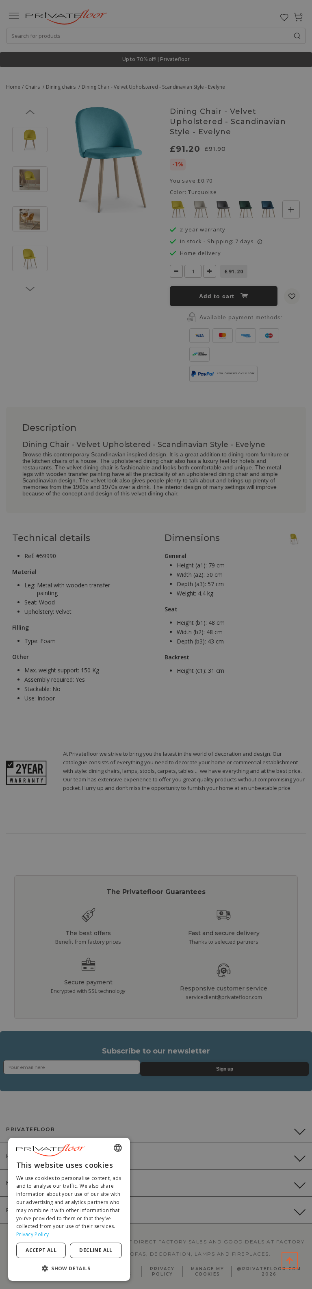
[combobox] (118, 1148)
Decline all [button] (95, 1250)
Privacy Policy (32, 1234)
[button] (69, 1268)
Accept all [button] (41, 1250)
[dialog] (69, 1209)
